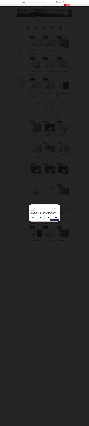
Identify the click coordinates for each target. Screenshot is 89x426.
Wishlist (57, 2)
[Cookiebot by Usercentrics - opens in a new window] (56, 205)
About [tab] (55, 208)
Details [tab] (44, 208)
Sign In (60, 2)
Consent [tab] (34, 208)
